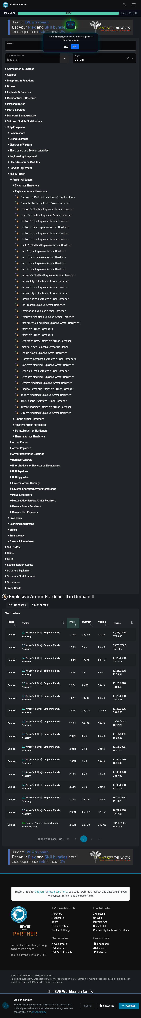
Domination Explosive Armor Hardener (43, 311)
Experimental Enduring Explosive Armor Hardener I (50, 323)
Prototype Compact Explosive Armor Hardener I (48, 359)
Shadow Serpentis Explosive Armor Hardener (46, 389)
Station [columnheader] (25, 623)
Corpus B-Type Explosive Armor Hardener (44, 287)
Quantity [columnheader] (86, 622)
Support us (58, 918)
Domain (11, 634)
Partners (57, 913)
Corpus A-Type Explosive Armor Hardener (44, 281)
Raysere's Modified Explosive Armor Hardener (47, 365)
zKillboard (99, 913)
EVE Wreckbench (62, 952)
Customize (108, 1006)
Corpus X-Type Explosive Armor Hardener (44, 299)
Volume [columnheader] (102, 622)
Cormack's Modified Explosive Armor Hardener (47, 275)
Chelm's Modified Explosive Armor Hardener (46, 245)
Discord (101, 948)
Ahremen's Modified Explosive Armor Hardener (47, 197)
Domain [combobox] (79, 59)
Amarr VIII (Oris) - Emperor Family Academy (41, 635)
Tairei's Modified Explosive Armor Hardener (45, 395)
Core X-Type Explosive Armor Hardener (43, 269)
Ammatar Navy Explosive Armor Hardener (44, 203)
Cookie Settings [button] (61, 930)
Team (55, 922)
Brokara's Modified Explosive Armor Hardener (47, 209)
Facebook (103, 944)
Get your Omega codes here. (51, 891)
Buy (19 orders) (40, 605)
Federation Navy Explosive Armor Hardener (45, 341)
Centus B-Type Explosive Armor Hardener (44, 227)
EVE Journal (59, 948)
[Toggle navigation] (133, 5)
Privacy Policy (39, 1012)
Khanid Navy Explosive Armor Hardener (43, 353)
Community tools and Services (111, 930)
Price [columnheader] (72, 622)
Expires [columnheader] (117, 623)
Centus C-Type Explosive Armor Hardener (44, 233)
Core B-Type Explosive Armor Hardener (43, 257)
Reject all (87, 1006)
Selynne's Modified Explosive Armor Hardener (47, 377)
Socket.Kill (99, 926)
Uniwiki (97, 918)
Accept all (130, 1006)
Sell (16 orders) (17, 605)
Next (75, 46)
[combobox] (32, 58)
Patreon (102, 952)
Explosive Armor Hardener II (36, 335)
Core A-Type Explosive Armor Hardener (43, 251)
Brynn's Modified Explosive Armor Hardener (46, 215)
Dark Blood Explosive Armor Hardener (42, 305)
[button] (15, 4)
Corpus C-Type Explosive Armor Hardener (44, 293)
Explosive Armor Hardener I (36, 329)
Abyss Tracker (60, 944)
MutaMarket (100, 922)
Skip (66, 46)
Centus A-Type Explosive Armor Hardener (44, 221)
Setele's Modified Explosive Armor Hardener (46, 383)
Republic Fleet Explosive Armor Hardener (44, 371)
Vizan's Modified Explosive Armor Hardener (45, 413)
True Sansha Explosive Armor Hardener (43, 401)
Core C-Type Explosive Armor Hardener (43, 263)
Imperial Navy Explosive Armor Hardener (44, 347)
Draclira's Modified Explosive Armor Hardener (47, 317)
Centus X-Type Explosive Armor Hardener (44, 239)
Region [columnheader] (11, 622)
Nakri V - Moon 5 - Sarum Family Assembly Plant (40, 825)
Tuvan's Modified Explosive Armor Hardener (45, 407)
